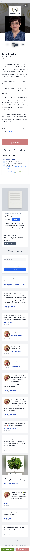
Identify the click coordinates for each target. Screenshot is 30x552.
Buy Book (16, 219)
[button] (15, 465)
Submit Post (15, 269)
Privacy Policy (11, 545)
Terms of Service (19, 545)
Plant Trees (21, 171)
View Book (7, 219)
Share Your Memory (10, 243)
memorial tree (12, 129)
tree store (9, 131)
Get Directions (9, 171)
